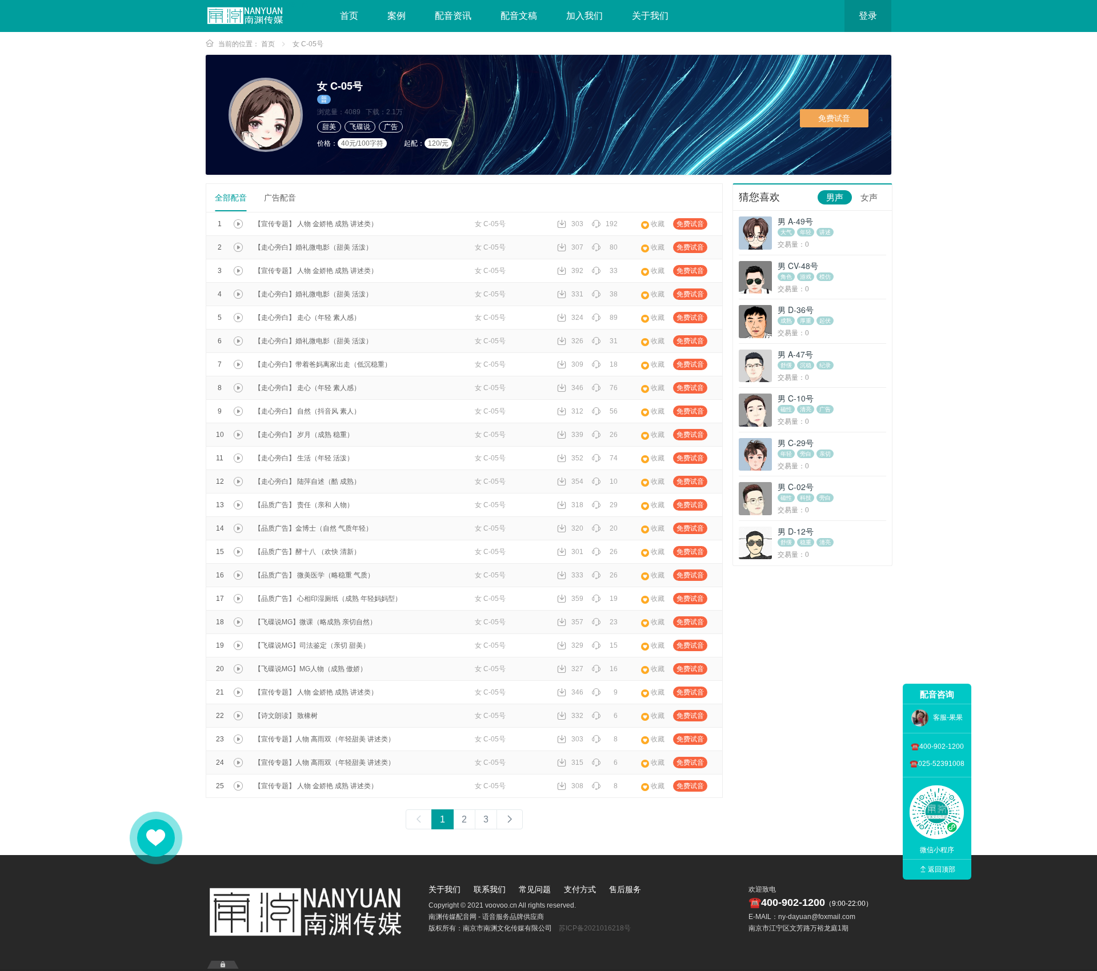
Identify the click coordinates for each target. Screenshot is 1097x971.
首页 (349, 16)
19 (614, 599)
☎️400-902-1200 (937, 747)
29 (614, 505)
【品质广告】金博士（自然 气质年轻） (313, 528)
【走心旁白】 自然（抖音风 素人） (307, 411)
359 (577, 599)
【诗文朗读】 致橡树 (286, 716)
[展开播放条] (223, 964)
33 (614, 271)
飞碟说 (360, 127)
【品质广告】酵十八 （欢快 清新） (307, 552)
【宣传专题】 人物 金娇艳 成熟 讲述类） (316, 224)
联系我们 (490, 889)
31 (614, 341)
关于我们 (650, 16)
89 (614, 318)
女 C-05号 (308, 44)
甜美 (329, 127)
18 (614, 364)
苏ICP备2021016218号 (595, 928)
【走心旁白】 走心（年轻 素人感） (307, 318)
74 (614, 458)
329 (577, 645)
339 (577, 435)
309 (577, 364)
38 (614, 294)
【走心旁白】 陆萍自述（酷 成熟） (307, 482)
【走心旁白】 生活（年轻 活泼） (304, 458)
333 (577, 575)
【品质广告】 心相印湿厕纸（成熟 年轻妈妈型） (328, 599)
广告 (391, 127)
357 (577, 622)
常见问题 (535, 889)
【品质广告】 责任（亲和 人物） (304, 505)
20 (614, 528)
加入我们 (584, 16)
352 (577, 458)
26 (614, 435)
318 (577, 505)
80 (614, 247)
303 (577, 224)
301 (577, 552)
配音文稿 (519, 16)
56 (614, 411)
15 (614, 645)
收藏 (657, 224)
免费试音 (834, 118)
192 (612, 224)
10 (614, 482)
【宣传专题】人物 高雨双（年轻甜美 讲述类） (324, 739)
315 (577, 763)
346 (577, 388)
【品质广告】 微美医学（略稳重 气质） (314, 575)
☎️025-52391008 (937, 764)
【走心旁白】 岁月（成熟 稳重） (304, 435)
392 (577, 271)
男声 (834, 197)
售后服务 (625, 889)
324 (577, 318)
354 (577, 482)
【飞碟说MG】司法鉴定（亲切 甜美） (312, 645)
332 (577, 716)
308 (577, 786)
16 (614, 669)
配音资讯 (453, 16)
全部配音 (231, 197)
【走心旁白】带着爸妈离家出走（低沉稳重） (322, 364)
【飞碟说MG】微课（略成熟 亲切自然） (315, 622)
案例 (396, 16)
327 (577, 669)
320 (577, 528)
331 (577, 294)
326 (577, 341)
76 (614, 388)
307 (577, 247)
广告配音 (280, 197)
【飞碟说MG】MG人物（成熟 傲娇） (310, 669)
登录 (868, 16)
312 (577, 411)
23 (614, 622)
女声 (869, 197)
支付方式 (580, 889)
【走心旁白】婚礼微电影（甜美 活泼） (313, 247)
